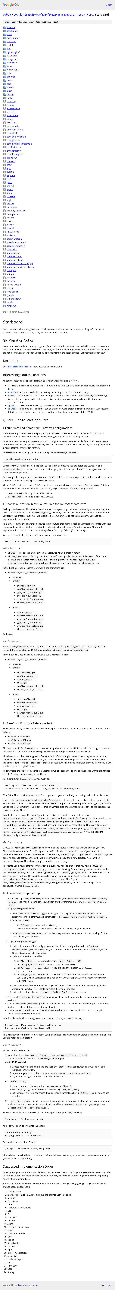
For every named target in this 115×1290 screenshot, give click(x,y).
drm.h (9, 164)
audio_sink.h (12, 115)
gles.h (9, 182)
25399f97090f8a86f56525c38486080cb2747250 (54, 14)
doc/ (9, 48)
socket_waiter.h (14, 238)
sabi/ (9, 83)
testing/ (10, 94)
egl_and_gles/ (13, 52)
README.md (13, 231)
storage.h (11, 270)
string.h (10, 274)
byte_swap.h (13, 126)
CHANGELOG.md (15, 129)
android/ (11, 27)
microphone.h (13, 214)
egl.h (9, 168)
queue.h (10, 228)
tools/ (9, 98)
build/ (9, 34)
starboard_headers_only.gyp (20, 267)
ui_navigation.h (14, 298)
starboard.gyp (13, 253)
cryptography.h (14, 150)
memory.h (12, 207)
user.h (10, 302)
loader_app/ (12, 69)
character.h (12, 133)
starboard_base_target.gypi (20, 263)
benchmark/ (12, 30)
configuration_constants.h (19, 143)
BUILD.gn (11, 122)
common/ (11, 41)
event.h (10, 171)
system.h (11, 277)
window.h (11, 305)
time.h (10, 288)
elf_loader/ (12, 55)
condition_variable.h (16, 136)
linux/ (9, 66)
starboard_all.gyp (15, 260)
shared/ (10, 87)
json (109, 1285)
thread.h (11, 281)
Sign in (109, 4)
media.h (10, 203)
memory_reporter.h (16, 210)
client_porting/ (13, 38)
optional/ (11, 76)
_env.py (10, 105)
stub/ (9, 90)
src (91, 14)
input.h (10, 189)
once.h (10, 221)
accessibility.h (13, 108)
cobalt (7, 14)
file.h (9, 178)
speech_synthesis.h (16, 245)
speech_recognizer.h (16, 242)
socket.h (11, 235)
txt (102, 1285)
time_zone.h (12, 291)
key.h (9, 193)
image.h (10, 185)
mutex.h (11, 217)
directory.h (12, 157)
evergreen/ (12, 59)
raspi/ (9, 80)
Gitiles (18, 1285)
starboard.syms (14, 256)
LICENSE (11, 196)
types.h (10, 295)
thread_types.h (14, 284)
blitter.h (10, 119)
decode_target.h (14, 154)
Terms (34, 1285)
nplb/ (9, 73)
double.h (11, 161)
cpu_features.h (14, 147)
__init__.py (11, 101)
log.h (9, 200)
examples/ (12, 62)
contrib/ (10, 45)
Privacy (26, 1285)
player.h (10, 224)
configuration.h (14, 140)
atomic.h (11, 112)
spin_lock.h (12, 249)
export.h (11, 175)
